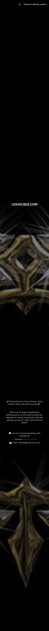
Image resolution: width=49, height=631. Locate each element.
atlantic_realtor (30, 439)
